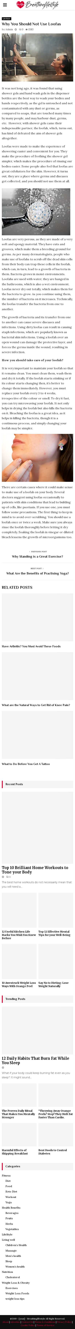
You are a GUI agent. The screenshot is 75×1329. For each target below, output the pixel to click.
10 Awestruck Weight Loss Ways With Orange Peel (19, 984)
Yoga (8, 1202)
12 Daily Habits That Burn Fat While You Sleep (35, 1060)
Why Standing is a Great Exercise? (37, 556)
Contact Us (27, 1322)
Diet (8, 1181)
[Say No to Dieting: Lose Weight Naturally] (55, 961)
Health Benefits (11, 1207)
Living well (8, 1239)
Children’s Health (16, 1245)
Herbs (9, 1223)
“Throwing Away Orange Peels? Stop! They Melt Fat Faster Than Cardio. (55, 1114)
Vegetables (12, 1229)
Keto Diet (11, 1191)
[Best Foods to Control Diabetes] (55, 1134)
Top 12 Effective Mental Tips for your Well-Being (54, 933)
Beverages (11, 1213)
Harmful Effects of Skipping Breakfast (15, 1152)
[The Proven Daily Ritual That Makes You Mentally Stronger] (19, 1095)
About (6, 1322)
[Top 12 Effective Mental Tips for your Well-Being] (55, 910)
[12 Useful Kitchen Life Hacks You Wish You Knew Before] (19, 910)
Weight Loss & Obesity (16, 1282)
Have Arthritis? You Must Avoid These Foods (31, 646)
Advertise (15, 1322)
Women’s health (15, 1266)
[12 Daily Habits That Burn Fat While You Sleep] (37, 1030)
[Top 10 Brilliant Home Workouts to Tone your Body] (37, 828)
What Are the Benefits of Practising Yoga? (37, 573)
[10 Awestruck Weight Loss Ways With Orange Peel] (19, 961)
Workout (10, 1197)
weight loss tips (14, 1298)
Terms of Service (45, 1325)
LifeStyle (6, 18)
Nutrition (7, 1272)
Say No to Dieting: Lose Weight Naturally (53, 984)
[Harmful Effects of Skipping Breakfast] (19, 1134)
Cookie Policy (28, 1325)
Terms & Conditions (45, 1322)
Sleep (8, 1261)
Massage (11, 1250)
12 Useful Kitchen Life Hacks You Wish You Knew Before (19, 935)
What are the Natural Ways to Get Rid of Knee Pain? (36, 705)
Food (8, 1186)
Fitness (6, 1175)
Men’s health (13, 1256)
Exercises (11, 1288)
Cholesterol (12, 1277)
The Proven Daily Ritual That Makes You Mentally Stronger (18, 1114)
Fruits (9, 1218)
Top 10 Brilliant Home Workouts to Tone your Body (35, 869)
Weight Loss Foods (17, 1293)
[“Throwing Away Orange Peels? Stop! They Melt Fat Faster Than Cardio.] (55, 1095)
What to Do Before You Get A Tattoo (26, 764)
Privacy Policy (64, 1322)
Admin (9, 29)
